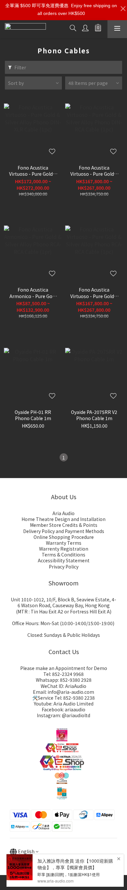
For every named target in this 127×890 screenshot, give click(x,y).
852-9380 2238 (79, 697)
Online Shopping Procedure (64, 537)
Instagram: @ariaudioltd (63, 715)
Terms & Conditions (63, 554)
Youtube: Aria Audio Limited (63, 703)
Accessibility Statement (64, 560)
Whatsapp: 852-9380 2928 (64, 680)
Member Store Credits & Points (63, 525)
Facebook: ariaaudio (63, 709)
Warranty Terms (63, 543)
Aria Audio (63, 513)
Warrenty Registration (63, 548)
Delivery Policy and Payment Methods (63, 531)
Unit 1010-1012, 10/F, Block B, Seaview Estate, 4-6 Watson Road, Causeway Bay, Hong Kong (63, 602)
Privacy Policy (63, 566)
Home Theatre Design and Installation (63, 519)
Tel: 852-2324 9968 (63, 674)
